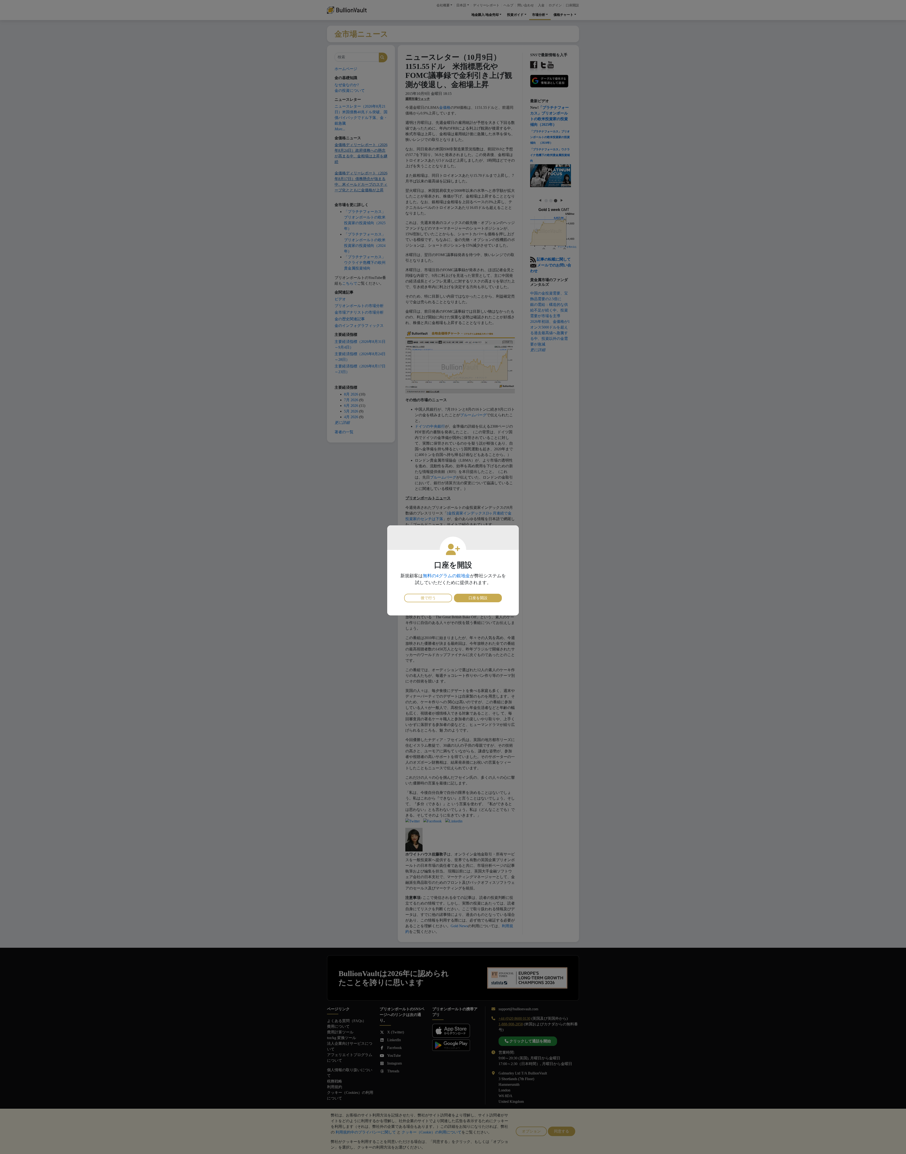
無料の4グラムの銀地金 (446, 575)
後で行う (428, 598)
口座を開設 (478, 598)
